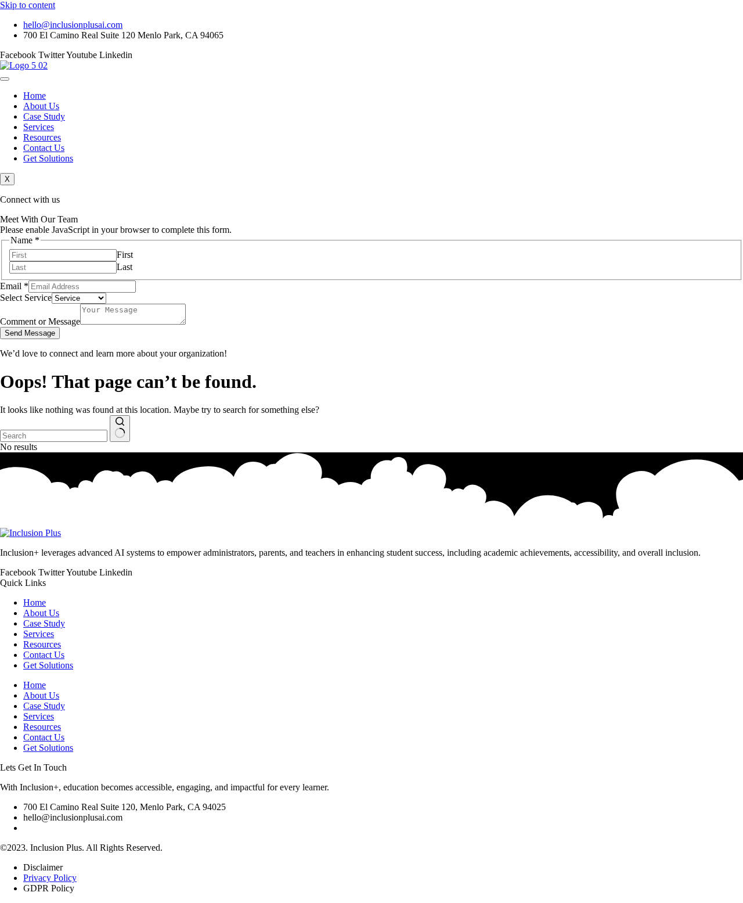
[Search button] (120, 428)
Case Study (44, 116)
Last (124, 267)
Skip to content (27, 5)
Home (34, 95)
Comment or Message (40, 321)
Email (14, 286)
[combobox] (53, 436)
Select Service (26, 298)
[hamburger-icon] (4, 79)
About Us (41, 106)
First (125, 255)
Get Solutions (48, 158)
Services (38, 127)
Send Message (30, 333)
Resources (42, 137)
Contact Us (43, 148)
